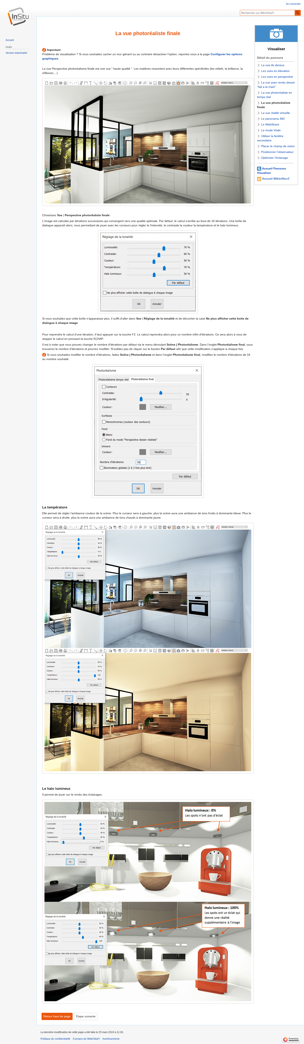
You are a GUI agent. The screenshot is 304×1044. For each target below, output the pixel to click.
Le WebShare (270, 124)
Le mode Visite (271, 130)
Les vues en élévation (275, 71)
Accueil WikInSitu (274, 178)
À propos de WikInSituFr (86, 1038)
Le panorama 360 (273, 118)
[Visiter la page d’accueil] (18, 16)
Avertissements (111, 1038)
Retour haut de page (57, 1016)
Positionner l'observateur (277, 152)
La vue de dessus (272, 65)
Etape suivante (86, 1016)
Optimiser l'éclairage (274, 157)
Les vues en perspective (277, 76)
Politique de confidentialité (55, 1038)
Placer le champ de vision (278, 146)
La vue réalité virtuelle (275, 113)
